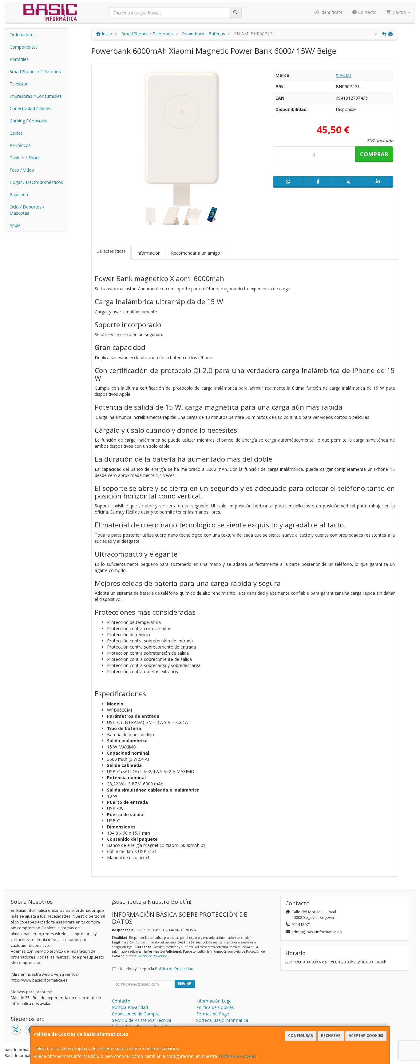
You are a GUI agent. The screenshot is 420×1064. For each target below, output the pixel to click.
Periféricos (20, 145)
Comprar (374, 154)
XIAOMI (343, 75)
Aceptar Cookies (366, 1035)
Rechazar (331, 1035)
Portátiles (19, 59)
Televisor (19, 84)
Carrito (399, 12)
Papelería (19, 194)
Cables (16, 133)
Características (111, 251)
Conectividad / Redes (30, 108)
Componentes (24, 47)
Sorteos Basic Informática (222, 1020)
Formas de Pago (212, 1014)
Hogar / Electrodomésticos (36, 182)
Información (148, 253)
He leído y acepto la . (156, 968)
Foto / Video (22, 170)
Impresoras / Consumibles (36, 96)
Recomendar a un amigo (195, 253)
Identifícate (331, 12)
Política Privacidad (130, 1007)
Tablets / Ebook (25, 158)
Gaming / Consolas (28, 121)
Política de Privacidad (152, 956)
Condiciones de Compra (136, 1014)
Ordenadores (23, 35)
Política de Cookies (237, 1056)
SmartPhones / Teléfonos (35, 71)
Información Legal (214, 1001)
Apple (15, 225)
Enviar (185, 983)
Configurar (300, 1035)
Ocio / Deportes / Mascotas (27, 210)
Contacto (367, 12)
